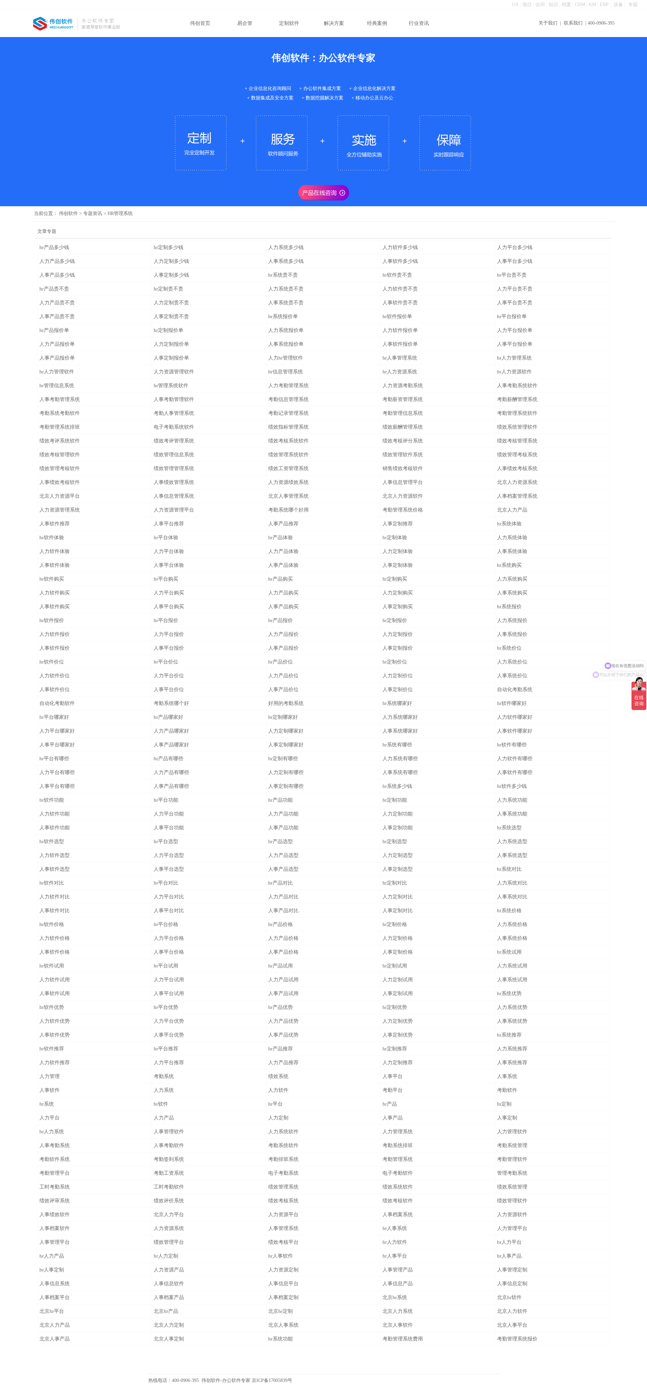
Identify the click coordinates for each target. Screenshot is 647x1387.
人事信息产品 (397, 1283)
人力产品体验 (283, 551)
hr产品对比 (280, 883)
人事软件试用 (54, 993)
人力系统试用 (512, 965)
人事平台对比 (169, 910)
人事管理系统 (283, 1228)
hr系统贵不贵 (283, 275)
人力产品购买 (283, 592)
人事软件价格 (54, 952)
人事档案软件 (54, 1228)
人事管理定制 (512, 1269)
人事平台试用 (169, 993)
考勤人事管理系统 (174, 413)
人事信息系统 (54, 1283)
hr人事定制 (51, 1269)
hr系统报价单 (283, 316)
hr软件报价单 (397, 316)
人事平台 (392, 1076)
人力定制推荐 (397, 1062)
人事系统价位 (512, 675)
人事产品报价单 (57, 358)
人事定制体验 (397, 565)
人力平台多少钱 (514, 247)
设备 (618, 4)
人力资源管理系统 (59, 510)
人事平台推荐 (169, 523)
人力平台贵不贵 (514, 288)
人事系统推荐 (512, 1062)
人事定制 (507, 1117)
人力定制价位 (397, 675)
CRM (580, 4)
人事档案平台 (54, 1297)
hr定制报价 (394, 620)
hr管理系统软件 (171, 385)
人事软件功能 (54, 827)
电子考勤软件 (397, 1173)
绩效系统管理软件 (517, 427)
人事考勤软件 (169, 1145)
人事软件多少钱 (400, 261)
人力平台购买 (169, 592)
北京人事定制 (169, 1339)
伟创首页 (200, 23)
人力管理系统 (397, 1131)
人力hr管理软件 (285, 358)
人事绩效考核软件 (59, 482)
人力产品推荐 (283, 1062)
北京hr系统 (394, 1297)
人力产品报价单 (57, 344)
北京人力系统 (397, 1311)
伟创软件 (68, 213)
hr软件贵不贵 (397, 275)
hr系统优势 (509, 993)
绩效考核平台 (283, 1242)
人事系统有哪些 (400, 772)
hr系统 (46, 1104)
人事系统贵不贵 (286, 302)
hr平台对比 (166, 883)
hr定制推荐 (394, 1048)
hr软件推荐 (51, 1048)
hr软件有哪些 (512, 744)
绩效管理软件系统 (402, 454)
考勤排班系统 (283, 1159)
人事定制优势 (397, 1035)
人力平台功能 (169, 813)
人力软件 (278, 1090)
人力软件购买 (54, 592)
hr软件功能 (51, 800)
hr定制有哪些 (283, 758)
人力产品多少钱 (57, 261)
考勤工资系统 (169, 1173)
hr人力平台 (509, 1242)
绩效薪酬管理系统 (402, 427)
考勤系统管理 (512, 1145)
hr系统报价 (509, 606)
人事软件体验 (54, 565)
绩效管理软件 (512, 1200)
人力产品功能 (283, 813)
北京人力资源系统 (517, 482)
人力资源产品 (169, 1269)
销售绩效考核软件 (402, 468)
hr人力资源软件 (514, 371)
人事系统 (507, 1076)
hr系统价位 (509, 648)
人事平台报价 (169, 648)
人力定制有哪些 (286, 772)
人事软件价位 (54, 689)
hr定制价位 (394, 662)
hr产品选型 (280, 841)
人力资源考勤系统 (402, 385)
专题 (633, 4)
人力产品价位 (283, 675)
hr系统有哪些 (397, 744)
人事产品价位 (283, 689)
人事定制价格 (397, 952)
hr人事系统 (394, 1228)
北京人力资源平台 (59, 496)
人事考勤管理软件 (174, 399)
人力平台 (49, 1117)
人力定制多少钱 (171, 261)
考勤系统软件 (283, 1145)
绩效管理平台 (169, 1242)
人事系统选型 (512, 855)
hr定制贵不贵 (168, 288)
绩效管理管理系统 (174, 468)
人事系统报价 (512, 634)
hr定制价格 (394, 924)
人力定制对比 (397, 896)
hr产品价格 (280, 924)
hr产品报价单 (54, 330)
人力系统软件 (283, 1131)
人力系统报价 (512, 620)
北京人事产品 (54, 1339)
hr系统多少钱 (397, 786)
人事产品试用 (283, 993)
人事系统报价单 (286, 344)
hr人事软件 (280, 1256)
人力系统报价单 (286, 330)
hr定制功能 (394, 800)
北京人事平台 (512, 1325)
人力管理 (49, 1076)
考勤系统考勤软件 (59, 413)
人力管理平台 (512, 1228)
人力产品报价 (283, 634)
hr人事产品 (509, 1256)
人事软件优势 (54, 1035)
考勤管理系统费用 (402, 1339)
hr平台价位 (166, 662)
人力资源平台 (283, 1214)
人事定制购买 (397, 606)
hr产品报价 (280, 620)
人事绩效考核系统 (517, 468)
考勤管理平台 (54, 1173)
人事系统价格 (512, 938)
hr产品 (389, 1104)
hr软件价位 (51, 662)
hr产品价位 (280, 662)
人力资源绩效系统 (288, 482)
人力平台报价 (169, 634)
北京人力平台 (169, 1214)
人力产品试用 (283, 979)
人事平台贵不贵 (514, 302)
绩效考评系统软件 (59, 440)
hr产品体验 (280, 537)
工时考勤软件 (169, 1187)
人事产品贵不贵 (57, 316)
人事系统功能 (512, 813)
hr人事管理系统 (399, 358)
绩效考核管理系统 (517, 440)
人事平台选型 (169, 869)
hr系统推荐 (509, 1035)
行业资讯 (419, 23)
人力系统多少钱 (286, 247)
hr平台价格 (166, 924)
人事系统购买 (512, 592)
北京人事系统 (283, 1325)
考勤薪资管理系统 (402, 399)
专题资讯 (92, 213)
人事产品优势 (283, 1035)
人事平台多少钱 (514, 261)
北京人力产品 (512, 510)
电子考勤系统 (283, 1173)
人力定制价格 (397, 938)
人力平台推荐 (169, 1062)
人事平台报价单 (514, 344)
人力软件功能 (54, 813)
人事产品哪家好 (171, 744)
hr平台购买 (166, 579)
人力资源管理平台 (174, 510)
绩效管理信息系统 (174, 454)
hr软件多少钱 (512, 786)
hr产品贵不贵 (54, 288)
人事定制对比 (397, 910)
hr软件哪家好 (512, 703)
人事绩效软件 (54, 1214)
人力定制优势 (397, 1021)
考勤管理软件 (512, 1159)
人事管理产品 (397, 1269)
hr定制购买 (394, 579)
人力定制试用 (397, 979)
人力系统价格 (512, 924)
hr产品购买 (280, 579)
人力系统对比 (512, 883)
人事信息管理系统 (174, 496)
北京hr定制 (280, 1311)
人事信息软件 (169, 1283)
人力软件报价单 (400, 330)
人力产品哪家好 (171, 731)
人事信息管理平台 (402, 482)
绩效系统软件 (397, 1187)
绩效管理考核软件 (59, 468)
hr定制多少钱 (168, 247)
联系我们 (573, 23)
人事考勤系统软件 (517, 385)
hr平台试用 (166, 965)
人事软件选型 (54, 869)
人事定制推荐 (397, 523)
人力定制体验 (397, 551)
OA (515, 4)
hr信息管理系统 (285, 371)
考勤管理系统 (397, 1159)
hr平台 (275, 1104)
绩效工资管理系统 (288, 468)
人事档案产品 (169, 1297)
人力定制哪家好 (286, 731)
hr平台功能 (166, 800)
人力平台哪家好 (57, 731)
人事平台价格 (169, 952)
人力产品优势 (283, 1021)
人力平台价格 (169, 938)
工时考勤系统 (54, 1187)
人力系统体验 (512, 537)
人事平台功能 (169, 827)
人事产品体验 (283, 565)
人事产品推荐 (283, 523)
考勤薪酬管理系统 (517, 399)
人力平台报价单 (514, 330)
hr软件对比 (51, 883)
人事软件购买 (54, 606)
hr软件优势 (51, 1007)
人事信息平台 (283, 1283)
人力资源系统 (169, 1228)
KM (592, 4)
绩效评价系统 (169, 1200)
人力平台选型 (169, 855)
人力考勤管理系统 (288, 385)
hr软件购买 (51, 579)
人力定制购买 (397, 592)
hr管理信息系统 (56, 385)
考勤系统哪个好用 (288, 510)
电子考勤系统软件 (174, 427)
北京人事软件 (397, 1325)
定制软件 (289, 23)
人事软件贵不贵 (400, 302)
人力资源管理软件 (174, 371)
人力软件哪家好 (514, 717)
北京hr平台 (51, 1311)
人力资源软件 (512, 1214)
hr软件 (161, 1104)
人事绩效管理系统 (174, 482)
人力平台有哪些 (57, 772)
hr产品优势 (280, 1007)
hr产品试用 (280, 965)
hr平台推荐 (166, 1048)
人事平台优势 (169, 1035)
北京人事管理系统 (288, 496)
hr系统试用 (509, 952)
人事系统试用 (512, 979)
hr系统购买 (509, 565)
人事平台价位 (169, 689)
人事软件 (49, 1090)
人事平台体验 (169, 565)
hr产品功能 (280, 800)
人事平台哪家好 (57, 744)
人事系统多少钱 (286, 261)
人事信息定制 (512, 1283)
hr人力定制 (166, 1256)
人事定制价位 (397, 689)
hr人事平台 (394, 1256)
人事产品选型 (283, 869)
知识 (553, 4)
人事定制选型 (397, 869)
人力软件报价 (54, 634)
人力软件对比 (54, 896)
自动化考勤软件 (57, 703)
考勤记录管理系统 (288, 413)
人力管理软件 (512, 1131)
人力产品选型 (283, 855)
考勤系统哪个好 (171, 703)
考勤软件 (507, 1090)
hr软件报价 (51, 620)
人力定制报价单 (171, 344)
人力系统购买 (512, 579)
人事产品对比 (283, 910)
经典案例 (377, 23)
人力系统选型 (512, 841)
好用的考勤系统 (286, 703)
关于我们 (547, 23)
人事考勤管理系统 (59, 399)
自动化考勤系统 (514, 689)
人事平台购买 (169, 606)
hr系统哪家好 (397, 703)
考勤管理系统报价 (517, 1339)
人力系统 (164, 1090)
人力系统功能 (512, 800)
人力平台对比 (169, 896)
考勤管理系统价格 (402, 510)
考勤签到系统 (169, 1159)
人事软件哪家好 (514, 731)
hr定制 (504, 1104)
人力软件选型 (54, 855)
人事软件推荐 (54, 523)
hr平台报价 (166, 620)
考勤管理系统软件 (517, 413)
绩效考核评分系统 (402, 440)
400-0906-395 (601, 23)
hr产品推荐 (280, 1048)
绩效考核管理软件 (59, 454)
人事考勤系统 (54, 1145)
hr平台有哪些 (54, 758)
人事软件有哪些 (514, 772)
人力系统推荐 (512, 1048)
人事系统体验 (512, 551)
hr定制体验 (394, 537)
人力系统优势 (512, 1007)
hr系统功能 (280, 1339)
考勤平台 (392, 1090)
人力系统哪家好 (400, 717)
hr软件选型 (51, 841)
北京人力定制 (169, 1325)
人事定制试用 (397, 993)
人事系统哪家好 (400, 731)
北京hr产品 (166, 1311)
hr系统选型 (509, 827)
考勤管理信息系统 (402, 413)
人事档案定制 (283, 1297)
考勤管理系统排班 (59, 427)
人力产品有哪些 (171, 772)
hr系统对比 (509, 869)
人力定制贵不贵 (171, 302)
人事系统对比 (512, 896)
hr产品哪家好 (168, 717)
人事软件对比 (54, 910)
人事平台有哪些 (57, 786)
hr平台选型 (166, 841)
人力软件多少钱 (400, 247)
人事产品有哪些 (171, 786)
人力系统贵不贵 (286, 288)
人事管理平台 (54, 1242)
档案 (566, 4)
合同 (540, 4)
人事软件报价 (54, 648)
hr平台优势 (166, 1007)
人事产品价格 (283, 952)
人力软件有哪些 (514, 758)
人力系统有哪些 (400, 758)
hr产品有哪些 (168, 758)
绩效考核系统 (283, 1200)
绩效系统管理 (512, 1187)
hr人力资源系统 (399, 371)
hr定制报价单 (168, 330)
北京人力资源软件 (402, 496)
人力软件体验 (54, 551)
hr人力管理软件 (56, 371)
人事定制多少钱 (171, 275)
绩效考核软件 (397, 1200)
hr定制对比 (394, 883)
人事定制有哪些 (286, 786)
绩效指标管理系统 (288, 427)
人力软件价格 (54, 938)
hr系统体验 (509, 523)
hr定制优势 (394, 1007)
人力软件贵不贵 (400, 288)
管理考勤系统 (512, 1173)
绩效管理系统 (283, 1187)
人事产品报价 (283, 648)
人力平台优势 (169, 1021)
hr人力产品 (51, 1256)
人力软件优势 (54, 1021)
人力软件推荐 (54, 1062)
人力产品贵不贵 (57, 302)
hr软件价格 (51, 924)
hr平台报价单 (512, 316)
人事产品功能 (283, 827)
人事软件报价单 (400, 344)
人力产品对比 (283, 896)
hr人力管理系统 (514, 358)
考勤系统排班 (397, 1145)
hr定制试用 (394, 965)
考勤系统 (164, 1076)
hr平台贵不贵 (512, 275)
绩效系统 (278, 1076)
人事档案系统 (397, 1214)
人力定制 (278, 1117)
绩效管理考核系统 (517, 454)
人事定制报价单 (171, 358)
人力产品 (164, 1117)
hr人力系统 (51, 1131)
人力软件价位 (54, 675)
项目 (527, 4)
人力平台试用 (169, 979)
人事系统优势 (512, 1021)
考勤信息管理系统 (288, 399)
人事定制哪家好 (286, 744)
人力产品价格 (283, 938)
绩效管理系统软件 (288, 454)
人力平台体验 (169, 551)
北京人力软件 (512, 1311)
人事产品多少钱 (57, 275)
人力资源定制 (283, 1269)
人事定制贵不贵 (171, 316)
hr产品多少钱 (54, 247)
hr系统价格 (509, 910)
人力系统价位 (512, 662)
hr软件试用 (51, 965)
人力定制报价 (397, 634)
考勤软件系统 (54, 1159)
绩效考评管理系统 (174, 440)
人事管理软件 (169, 1131)
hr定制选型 (394, 841)
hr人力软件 (394, 1242)
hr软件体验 (51, 537)
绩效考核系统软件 (288, 440)
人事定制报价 (397, 648)
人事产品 (392, 1117)
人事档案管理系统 (517, 496)
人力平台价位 (169, 675)
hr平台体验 (166, 537)
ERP (604, 4)
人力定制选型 (397, 855)
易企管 (244, 23)
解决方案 (334, 23)
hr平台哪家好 (54, 717)
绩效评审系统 (54, 1200)
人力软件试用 (54, 979)
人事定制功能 (397, 827)
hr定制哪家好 (283, 717)
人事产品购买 (283, 606)
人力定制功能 (397, 813)
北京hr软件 (509, 1297)
